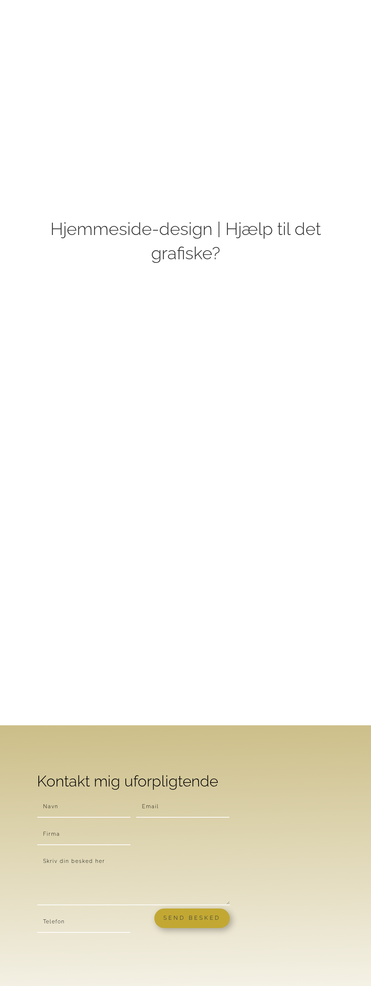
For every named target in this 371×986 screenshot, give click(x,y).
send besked (192, 918)
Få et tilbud (232, 716)
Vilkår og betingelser (80, 721)
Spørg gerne (148, 721)
